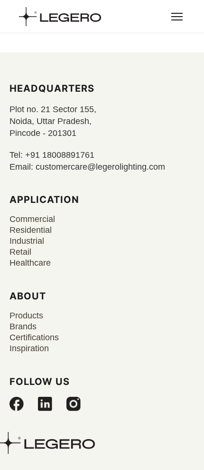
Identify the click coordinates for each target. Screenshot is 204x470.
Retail (20, 252)
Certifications (34, 337)
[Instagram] (73, 404)
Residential (30, 230)
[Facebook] (16, 404)
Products (26, 315)
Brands (23, 326)
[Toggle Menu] (177, 16)
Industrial (26, 241)
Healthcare (30, 263)
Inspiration (29, 348)
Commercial (32, 219)
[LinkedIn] (45, 404)
